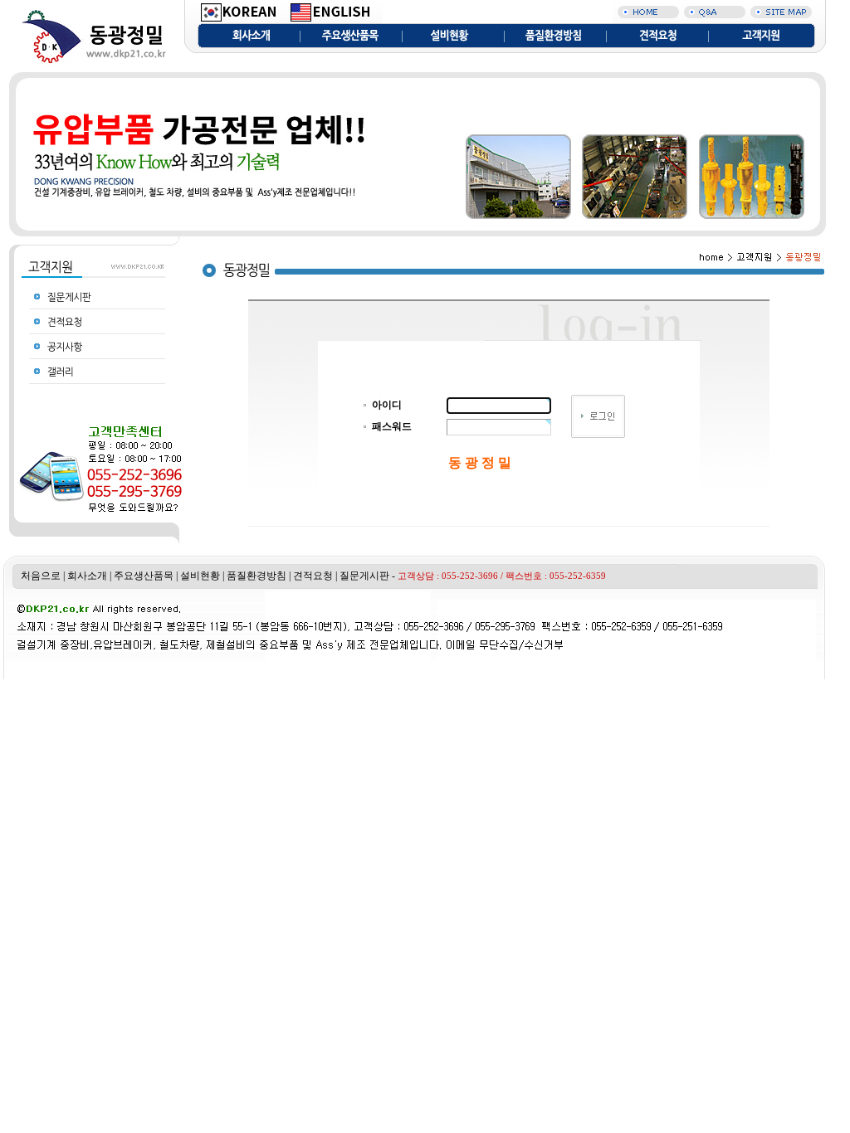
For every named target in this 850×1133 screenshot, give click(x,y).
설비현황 (200, 575)
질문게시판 (364, 575)
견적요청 (313, 575)
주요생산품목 (143, 575)
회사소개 (87, 575)
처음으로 (41, 575)
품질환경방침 (256, 575)
